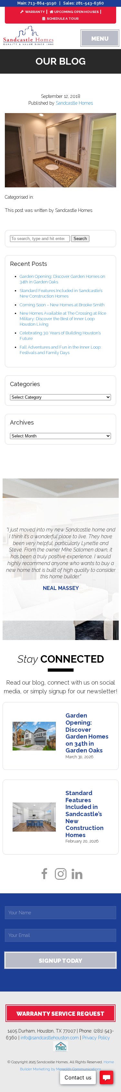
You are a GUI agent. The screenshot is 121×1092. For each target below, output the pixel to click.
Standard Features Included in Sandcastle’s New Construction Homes (61, 293)
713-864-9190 (42, 3)
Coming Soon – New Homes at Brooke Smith (62, 304)
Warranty (35, 12)
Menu (99, 38)
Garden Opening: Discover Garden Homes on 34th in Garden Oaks (87, 733)
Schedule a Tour (62, 18)
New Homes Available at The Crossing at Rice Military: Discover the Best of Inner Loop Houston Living (63, 319)
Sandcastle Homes (74, 103)
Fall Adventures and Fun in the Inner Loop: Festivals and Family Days (60, 350)
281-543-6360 (90, 3)
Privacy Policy (98, 1037)
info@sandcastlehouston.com (50, 1037)
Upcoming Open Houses (76, 12)
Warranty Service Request (60, 1013)
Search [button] (80, 238)
